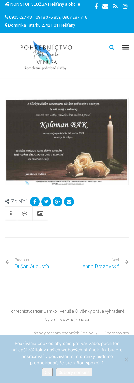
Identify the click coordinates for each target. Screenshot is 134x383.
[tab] (11, 213)
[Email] (69, 201)
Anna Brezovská (100, 266)
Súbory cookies (115, 333)
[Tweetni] (46, 201)
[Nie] (126, 359)
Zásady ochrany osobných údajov (62, 333)
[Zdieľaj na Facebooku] (35, 201)
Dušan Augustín (32, 264)
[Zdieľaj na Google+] (57, 201)
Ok (47, 372)
